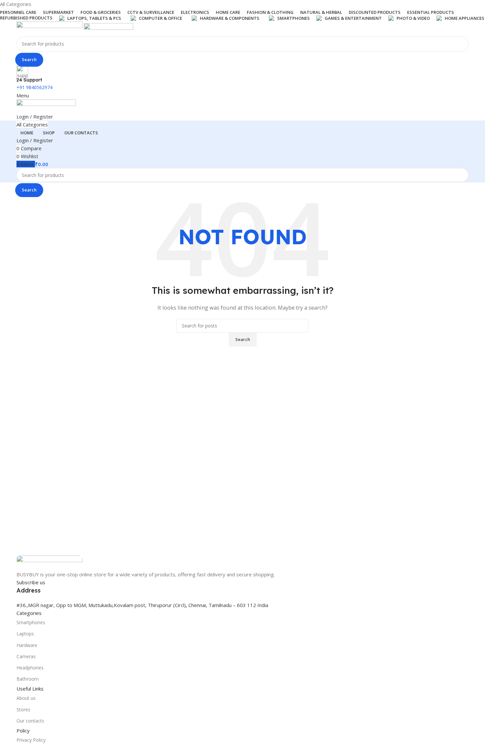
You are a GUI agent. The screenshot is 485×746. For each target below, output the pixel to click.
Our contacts (30, 721)
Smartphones (30, 622)
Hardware (26, 645)
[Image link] (49, 562)
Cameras (26, 656)
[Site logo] (50, 28)
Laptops (25, 633)
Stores (23, 709)
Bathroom (27, 679)
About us (26, 698)
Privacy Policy (31, 740)
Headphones (30, 667)
